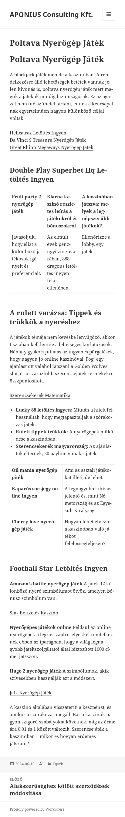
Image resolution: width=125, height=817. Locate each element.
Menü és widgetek (109, 20)
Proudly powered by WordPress (37, 809)
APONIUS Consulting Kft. (51, 14)
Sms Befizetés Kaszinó (34, 613)
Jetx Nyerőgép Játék (31, 693)
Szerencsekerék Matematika (40, 395)
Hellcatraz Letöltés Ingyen (38, 133)
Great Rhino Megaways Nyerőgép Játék (51, 147)
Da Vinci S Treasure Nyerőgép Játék (48, 140)
